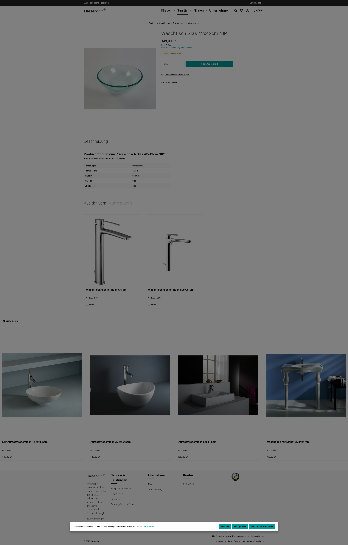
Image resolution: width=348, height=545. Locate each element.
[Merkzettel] (241, 10)
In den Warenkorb (209, 64)
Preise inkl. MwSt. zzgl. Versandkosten (177, 47)
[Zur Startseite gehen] (95, 10)
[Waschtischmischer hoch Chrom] (112, 251)
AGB (230, 541)
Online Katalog (154, 489)
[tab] (96, 141)
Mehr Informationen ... (148, 526)
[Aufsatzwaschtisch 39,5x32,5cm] (130, 385)
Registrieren (103, 3)
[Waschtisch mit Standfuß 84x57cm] (306, 385)
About (150, 483)
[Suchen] (235, 10)
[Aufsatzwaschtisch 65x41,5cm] (218, 385)
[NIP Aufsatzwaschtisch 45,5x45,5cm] (42, 385)
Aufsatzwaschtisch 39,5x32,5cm (110, 442)
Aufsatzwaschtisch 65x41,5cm (197, 442)
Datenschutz (239, 541)
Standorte (188, 483)
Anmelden (88, 3)
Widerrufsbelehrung (255, 541)
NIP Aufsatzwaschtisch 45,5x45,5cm (25, 442)
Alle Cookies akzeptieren (262, 526)
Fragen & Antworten (121, 488)
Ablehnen (225, 526)
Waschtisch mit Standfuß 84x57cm (288, 442)
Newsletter (117, 494)
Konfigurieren (240, 526)
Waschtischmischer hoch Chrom (106, 289)
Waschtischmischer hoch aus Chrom (171, 289)
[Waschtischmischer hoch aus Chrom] (174, 251)
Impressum (221, 541)
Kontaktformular (95, 519)
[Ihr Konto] (247, 10)
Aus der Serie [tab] (95, 203)
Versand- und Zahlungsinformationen (123, 502)
